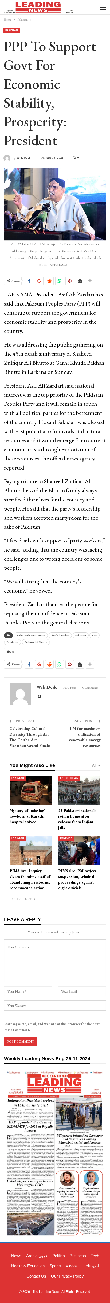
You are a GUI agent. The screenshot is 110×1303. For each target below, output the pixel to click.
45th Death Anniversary (31, 635)
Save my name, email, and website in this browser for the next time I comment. (52, 1027)
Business (78, 1255)
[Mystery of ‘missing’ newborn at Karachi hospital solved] (31, 790)
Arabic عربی (37, 1255)
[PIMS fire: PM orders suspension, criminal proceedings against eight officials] (79, 850)
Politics (58, 1255)
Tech (95, 1255)
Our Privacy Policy (67, 1276)
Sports (55, 1266)
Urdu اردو (90, 1266)
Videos (72, 1266)
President (12, 642)
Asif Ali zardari (60, 635)
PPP (94, 635)
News (16, 1255)
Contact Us (36, 1276)
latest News (69, 778)
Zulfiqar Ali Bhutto (36, 642)
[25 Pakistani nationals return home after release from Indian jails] (79, 790)
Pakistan (11, 30)
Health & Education (28, 1266)
